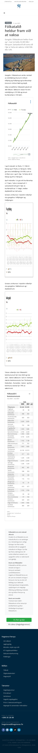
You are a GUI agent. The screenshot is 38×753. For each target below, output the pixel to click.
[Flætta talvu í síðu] (29, 393)
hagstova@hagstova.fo (12, 724)
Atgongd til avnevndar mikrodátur (15, 706)
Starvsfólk (8, 1)
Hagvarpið (7, 676)
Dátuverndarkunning (10, 653)
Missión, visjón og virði (11, 647)
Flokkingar (7, 657)
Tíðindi (5, 670)
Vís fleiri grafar (19, 620)
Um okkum (7, 641)
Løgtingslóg (7, 644)
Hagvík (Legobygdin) (10, 699)
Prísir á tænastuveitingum (12, 702)
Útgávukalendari (9, 673)
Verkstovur (7, 696)
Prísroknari (7, 693)
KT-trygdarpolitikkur (10, 650)
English (31, 1)
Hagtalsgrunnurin (20, 1)
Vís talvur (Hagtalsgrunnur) (19, 624)
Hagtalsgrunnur (9, 690)
